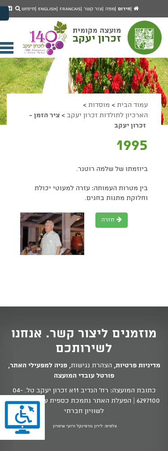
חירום (124, 9)
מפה (110, 9)
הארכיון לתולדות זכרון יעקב (107, 115)
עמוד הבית (132, 105)
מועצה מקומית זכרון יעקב (118, 41)
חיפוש (27, 9)
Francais (70, 9)
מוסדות (99, 105)
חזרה (108, 220)
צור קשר (93, 9)
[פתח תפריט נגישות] (4, 13)
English (47, 9)
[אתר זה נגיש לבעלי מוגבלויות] (22, 417)
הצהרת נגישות (91, 366)
